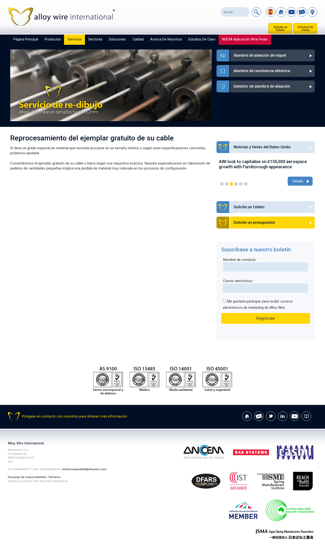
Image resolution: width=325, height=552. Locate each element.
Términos (54, 477)
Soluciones (117, 39)
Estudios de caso (201, 39)
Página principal (26, 39)
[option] (266, 173)
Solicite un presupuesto (254, 222)
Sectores (95, 39)
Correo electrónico (239, 281)
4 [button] (236, 184)
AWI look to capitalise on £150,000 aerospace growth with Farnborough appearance (263, 164)
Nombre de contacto (240, 260)
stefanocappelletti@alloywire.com (84, 469)
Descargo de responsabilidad (27, 477)
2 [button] (226, 184)
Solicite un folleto (280, 28)
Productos (53, 39)
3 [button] (231, 184)
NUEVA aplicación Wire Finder (245, 39)
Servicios (75, 39)
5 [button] (241, 184)
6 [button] (245, 184)
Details (297, 181)
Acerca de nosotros (166, 39)
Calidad (138, 39)
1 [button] (222, 184)
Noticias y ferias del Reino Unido (262, 147)
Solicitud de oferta (305, 28)
